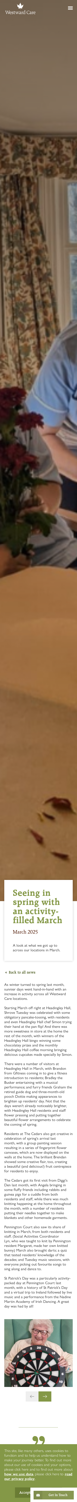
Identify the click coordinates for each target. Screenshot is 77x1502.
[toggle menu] (65, 8)
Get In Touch (58, 1495)
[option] (38, 1353)
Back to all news (22, 972)
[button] (32, 1396)
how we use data (18, 1474)
